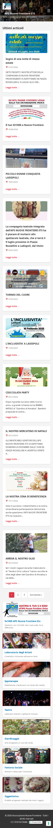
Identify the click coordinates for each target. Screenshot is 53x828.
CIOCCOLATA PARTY (17, 392)
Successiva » (36, 594)
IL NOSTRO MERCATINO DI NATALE (26, 431)
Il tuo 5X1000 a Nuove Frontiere (25, 125)
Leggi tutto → (13, 87)
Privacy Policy (36, 822)
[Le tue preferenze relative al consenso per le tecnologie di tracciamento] (48, 823)
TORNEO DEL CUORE (18, 294)
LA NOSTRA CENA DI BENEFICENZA (26, 496)
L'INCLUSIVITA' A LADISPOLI (22, 343)
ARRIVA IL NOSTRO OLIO (20, 558)
